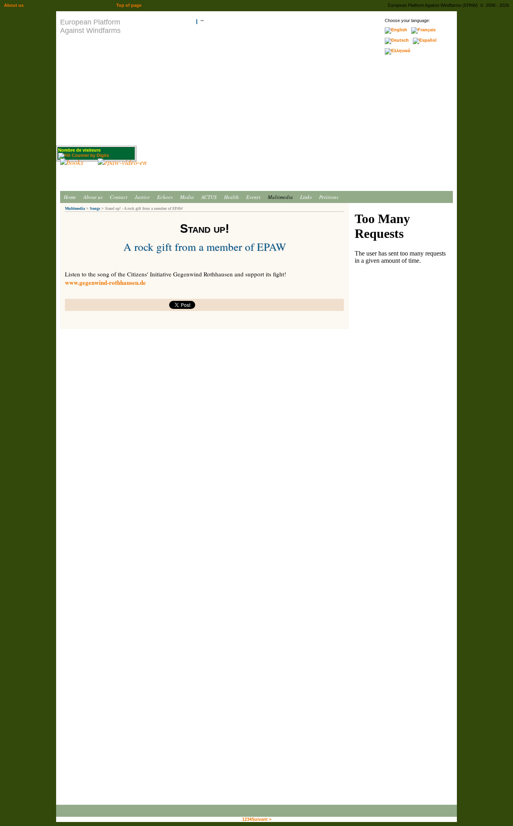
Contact (118, 197)
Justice (142, 197)
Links (306, 197)
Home (70, 197)
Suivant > (261, 819)
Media (187, 197)
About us (93, 197)
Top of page (128, 5)
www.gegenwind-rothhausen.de (105, 282)
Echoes (165, 197)
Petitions (328, 197)
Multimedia (280, 197)
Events (253, 197)
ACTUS (209, 197)
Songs (95, 208)
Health (231, 197)
